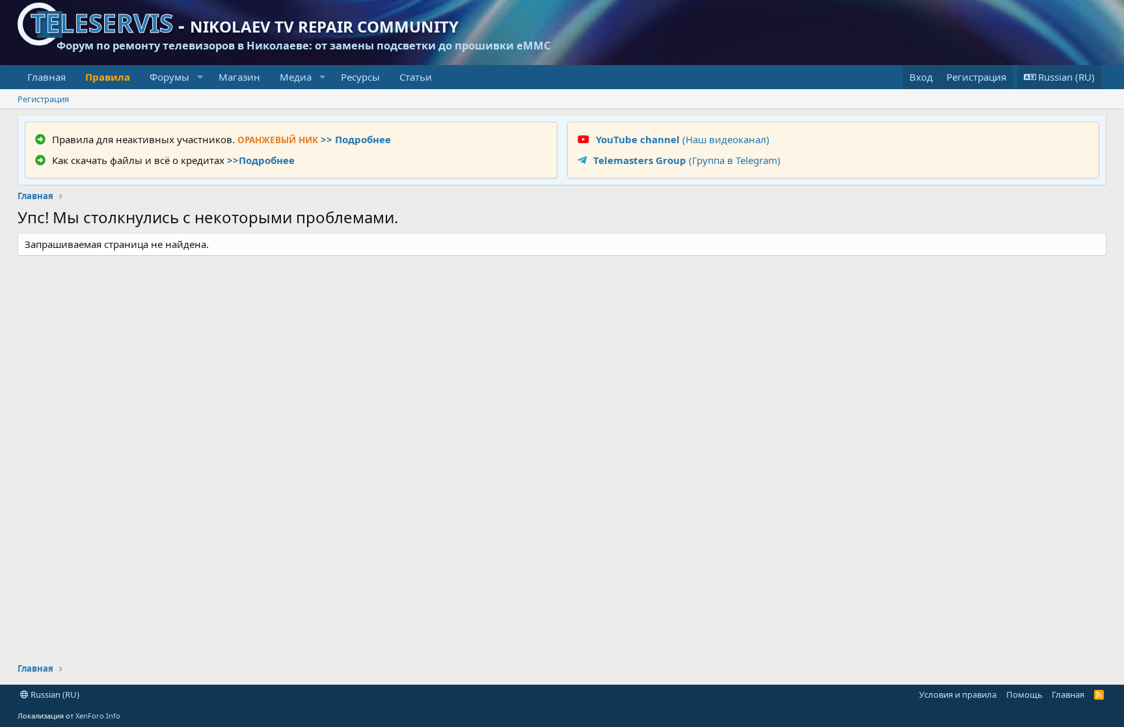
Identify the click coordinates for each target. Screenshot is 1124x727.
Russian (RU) (54, 694)
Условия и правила (958, 694)
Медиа (296, 76)
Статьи (415, 76)
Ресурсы (360, 76)
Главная (46, 76)
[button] (200, 77)
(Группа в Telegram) (687, 160)
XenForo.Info (97, 715)
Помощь (1024, 694)
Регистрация (43, 99)
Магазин (239, 76)
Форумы (169, 76)
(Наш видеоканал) (682, 139)
